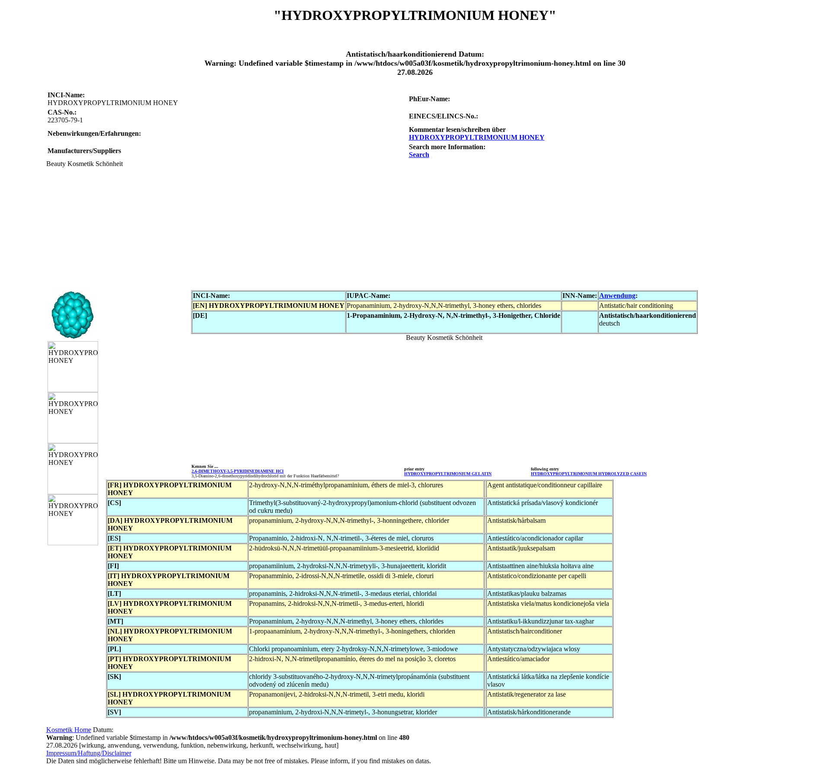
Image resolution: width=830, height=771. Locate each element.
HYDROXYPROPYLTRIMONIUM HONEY (477, 137)
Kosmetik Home (68, 729)
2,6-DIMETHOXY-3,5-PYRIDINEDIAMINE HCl (238, 471)
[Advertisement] (305, 228)
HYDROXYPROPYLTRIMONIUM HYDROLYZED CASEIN (589, 473)
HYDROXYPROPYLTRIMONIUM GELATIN (448, 473)
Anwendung (617, 295)
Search (419, 154)
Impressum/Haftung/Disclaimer (88, 753)
